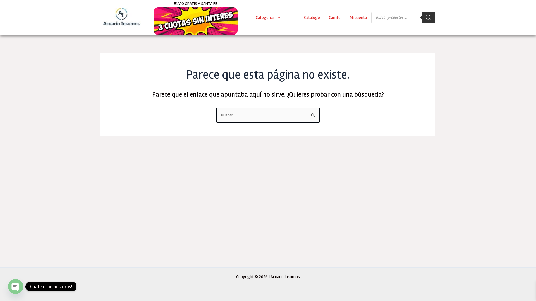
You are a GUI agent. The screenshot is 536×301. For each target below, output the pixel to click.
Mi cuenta (358, 17)
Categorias (265, 17)
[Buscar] (429, 17)
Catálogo (312, 17)
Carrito (335, 17)
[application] (277, 17)
